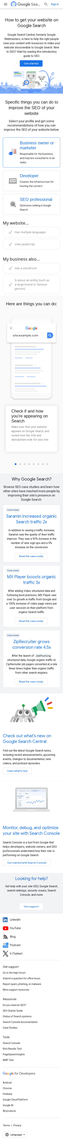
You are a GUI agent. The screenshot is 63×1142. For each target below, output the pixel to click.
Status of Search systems (17, 1016)
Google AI (8, 1105)
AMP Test (8, 1060)
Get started (31, 63)
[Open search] (46, 4)
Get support (31, 906)
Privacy (17, 1125)
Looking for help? (31, 878)
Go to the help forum (14, 972)
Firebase (7, 1094)
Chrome (7, 1088)
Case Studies (10, 1027)
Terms (6, 1125)
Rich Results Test (12, 1048)
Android (7, 1082)
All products (9, 1110)
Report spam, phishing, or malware (22, 984)
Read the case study (31, 556)
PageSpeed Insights (14, 1054)
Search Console (11, 1043)
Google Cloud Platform (15, 1099)
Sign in (55, 4)
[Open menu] (5, 4)
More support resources (16, 989)
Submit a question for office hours (21, 978)
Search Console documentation (20, 1022)
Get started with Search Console (26, 862)
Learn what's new (17, 770)
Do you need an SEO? (14, 1005)
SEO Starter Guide (13, 1010)
